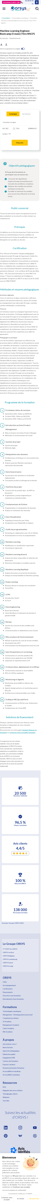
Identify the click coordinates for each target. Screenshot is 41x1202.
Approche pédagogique (11, 1051)
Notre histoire (8, 1047)
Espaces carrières (9, 1064)
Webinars (6, 1097)
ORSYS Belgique (9, 956)
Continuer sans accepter (6, 1199)
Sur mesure (26, 114)
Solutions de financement (19, 717)
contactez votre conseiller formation (22, 732)
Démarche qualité (9, 1054)
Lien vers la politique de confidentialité (14, 1190)
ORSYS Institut (8, 952)
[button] (4, 8)
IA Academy (7, 1021)
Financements (8, 992)
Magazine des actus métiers (13, 1090)
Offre (5, 982)
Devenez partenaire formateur (13, 1068)
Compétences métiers (11, 1018)
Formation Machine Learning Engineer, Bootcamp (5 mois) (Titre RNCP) (19, 20)
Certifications (8, 989)
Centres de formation (10, 1061)
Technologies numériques (20, 18)
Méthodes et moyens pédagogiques (19, 289)
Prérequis (19, 226)
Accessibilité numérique (11, 1075)
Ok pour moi (34, 1198)
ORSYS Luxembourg (10, 959)
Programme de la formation (20, 402)
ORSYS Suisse (8, 963)
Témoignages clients (10, 1094)
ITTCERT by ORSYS (10, 949)
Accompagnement (9, 985)
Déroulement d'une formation (13, 999)
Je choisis (20, 1198)
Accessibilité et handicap (11, 1071)
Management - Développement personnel (17, 1015)
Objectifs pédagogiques (22, 165)
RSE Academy (8, 1032)
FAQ (4, 1087)
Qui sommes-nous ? (10, 1044)
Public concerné (19, 208)
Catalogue (13, 114)
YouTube (6, 1101)
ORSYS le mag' (8, 966)
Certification (20, 248)
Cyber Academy (8, 1028)
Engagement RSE (9, 1058)
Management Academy (11, 1025)
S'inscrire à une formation (12, 996)
